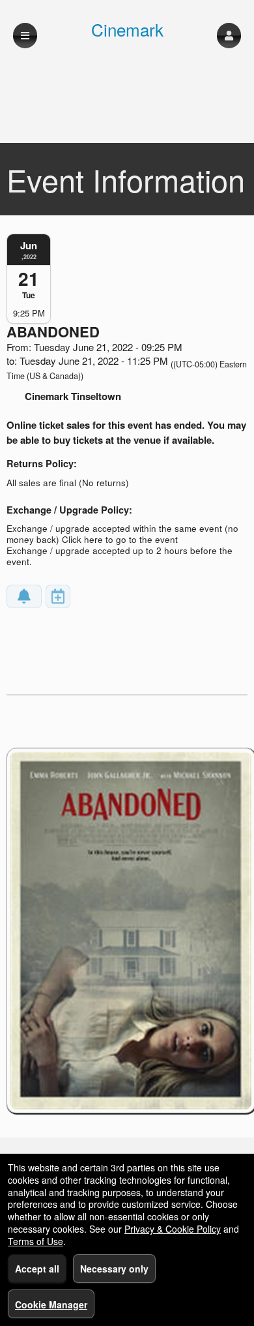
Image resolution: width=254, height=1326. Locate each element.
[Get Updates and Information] (24, 596)
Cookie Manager (51, 1304)
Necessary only (114, 1268)
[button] (229, 35)
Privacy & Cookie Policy (172, 1228)
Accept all (37, 1268)
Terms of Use (35, 1241)
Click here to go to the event (120, 539)
